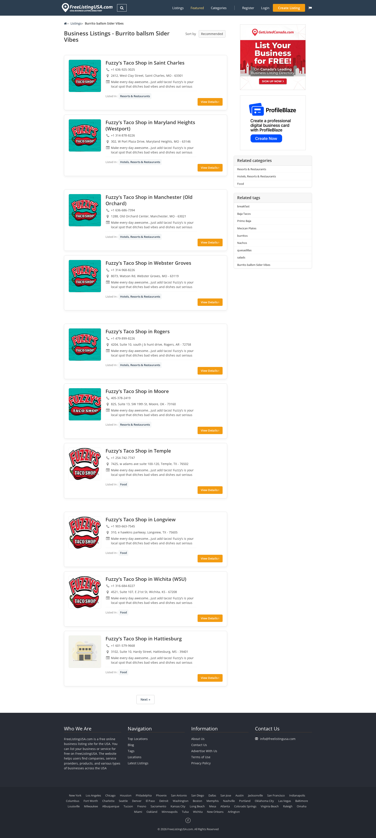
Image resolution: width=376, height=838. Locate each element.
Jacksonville (255, 795)
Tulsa (185, 812)
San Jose (225, 795)
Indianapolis (297, 795)
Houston (125, 795)
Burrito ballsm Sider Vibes (253, 265)
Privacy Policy (201, 763)
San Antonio (179, 795)
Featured (197, 8)
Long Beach (197, 806)
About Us (198, 739)
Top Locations (138, 739)
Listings (178, 8)
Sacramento (158, 806)
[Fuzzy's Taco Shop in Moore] (85, 404)
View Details (209, 102)
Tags (131, 751)
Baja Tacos (244, 214)
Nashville (229, 801)
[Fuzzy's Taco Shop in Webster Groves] (85, 276)
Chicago (110, 795)
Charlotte (108, 801)
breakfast (243, 206)
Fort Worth (91, 801)
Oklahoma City (264, 801)
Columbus (72, 801)
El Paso (150, 801)
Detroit (163, 801)
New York (75, 795)
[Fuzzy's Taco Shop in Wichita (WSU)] (85, 592)
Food (123, 484)
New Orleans (215, 812)
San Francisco (276, 795)
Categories (219, 8)
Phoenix (161, 795)
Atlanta (225, 806)
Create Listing (289, 8)
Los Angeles (93, 795)
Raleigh (287, 806)
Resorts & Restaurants (135, 96)
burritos (242, 236)
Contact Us (199, 745)
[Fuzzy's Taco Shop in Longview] (85, 532)
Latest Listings (138, 763)
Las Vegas (284, 801)
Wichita (198, 812)
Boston (197, 801)
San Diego (197, 795)
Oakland (151, 812)
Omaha (301, 806)
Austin (239, 795)
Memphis (212, 801)
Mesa (212, 806)
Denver (136, 801)
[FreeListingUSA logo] (87, 7)
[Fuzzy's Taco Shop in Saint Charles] (85, 76)
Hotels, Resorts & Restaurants (140, 162)
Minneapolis (170, 812)
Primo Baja (244, 221)
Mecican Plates (246, 228)
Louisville (74, 806)
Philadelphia (144, 795)
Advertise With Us (204, 751)
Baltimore (301, 801)
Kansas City (178, 806)
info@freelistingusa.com (277, 739)
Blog (131, 745)
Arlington (234, 812)
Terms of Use (200, 757)
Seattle (123, 801)
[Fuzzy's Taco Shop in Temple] (85, 464)
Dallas (212, 795)
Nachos (242, 243)
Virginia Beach (270, 806)
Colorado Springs (245, 806)
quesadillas (244, 250)
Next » (145, 699)
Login (265, 8)
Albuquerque (110, 806)
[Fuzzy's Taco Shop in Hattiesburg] (85, 652)
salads (241, 257)
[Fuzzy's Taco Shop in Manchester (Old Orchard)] (85, 210)
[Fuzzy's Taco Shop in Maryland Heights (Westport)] (85, 135)
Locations (134, 757)
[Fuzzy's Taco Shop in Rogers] (85, 344)
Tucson (128, 806)
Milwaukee (91, 806)
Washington (180, 801)
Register (248, 8)
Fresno (141, 806)
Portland (244, 801)
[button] (310, 8)
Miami (138, 812)
